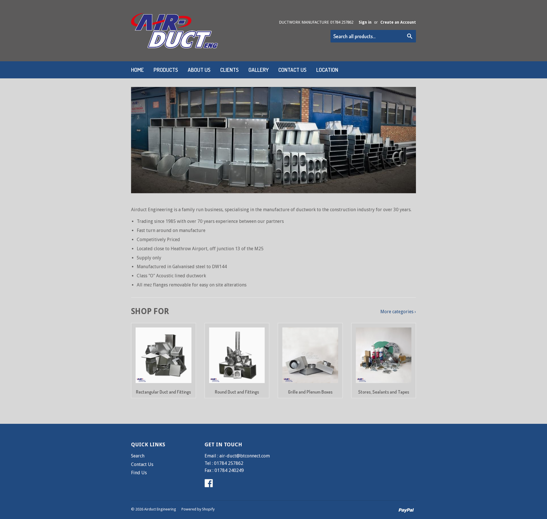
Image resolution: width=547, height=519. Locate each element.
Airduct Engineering (160, 509)
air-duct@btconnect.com (244, 456)
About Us (199, 69)
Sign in (365, 22)
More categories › (398, 311)
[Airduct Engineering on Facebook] (209, 485)
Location (327, 69)
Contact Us (292, 69)
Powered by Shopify (198, 509)
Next (403, 140)
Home (137, 69)
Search (137, 456)
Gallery (258, 69)
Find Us (139, 472)
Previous (143, 140)
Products (166, 69)
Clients (229, 69)
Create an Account (398, 22)
